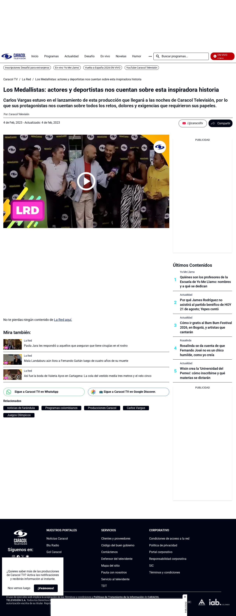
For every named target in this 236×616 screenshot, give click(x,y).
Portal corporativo (160, 552)
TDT (104, 586)
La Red (26, 79)
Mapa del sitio (110, 565)
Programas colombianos (61, 408)
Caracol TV (10, 79)
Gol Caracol (54, 552)
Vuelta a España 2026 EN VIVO (102, 67)
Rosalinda (185, 340)
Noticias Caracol (57, 538)
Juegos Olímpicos (19, 415)
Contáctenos (109, 552)
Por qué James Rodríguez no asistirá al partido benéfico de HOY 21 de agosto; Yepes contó (205, 304)
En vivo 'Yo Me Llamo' (67, 67)
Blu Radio (52, 545)
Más (150, 56)
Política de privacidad (163, 545)
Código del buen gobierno (117, 545)
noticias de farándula (21, 408)
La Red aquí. (63, 320)
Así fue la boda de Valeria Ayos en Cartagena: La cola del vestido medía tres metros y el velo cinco (87, 376)
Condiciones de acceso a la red (169, 538)
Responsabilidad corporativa (167, 559)
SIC (151, 565)
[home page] (13, 56)
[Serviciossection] (133, 530)
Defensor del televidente (116, 559)
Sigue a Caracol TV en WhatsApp (36, 391)
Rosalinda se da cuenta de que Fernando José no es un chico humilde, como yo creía (202, 350)
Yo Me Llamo (187, 271)
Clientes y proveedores (115, 538)
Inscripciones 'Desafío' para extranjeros (27, 67)
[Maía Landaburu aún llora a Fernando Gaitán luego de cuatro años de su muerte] (12, 359)
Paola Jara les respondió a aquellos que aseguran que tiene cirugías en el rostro (76, 345)
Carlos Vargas (136, 408)
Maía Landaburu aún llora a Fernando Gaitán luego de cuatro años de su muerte (76, 361)
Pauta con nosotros (114, 572)
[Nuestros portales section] (78, 530)
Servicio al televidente (115, 579)
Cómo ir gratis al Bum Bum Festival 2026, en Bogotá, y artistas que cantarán (206, 327)
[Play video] (86, 181)
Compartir (223, 123)
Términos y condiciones (164, 572)
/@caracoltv (195, 123)
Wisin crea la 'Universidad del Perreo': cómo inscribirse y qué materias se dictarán (202, 373)
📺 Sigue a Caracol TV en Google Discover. (127, 391)
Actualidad (186, 294)
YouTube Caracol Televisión (141, 67)
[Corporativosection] (188, 530)
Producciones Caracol (102, 408)
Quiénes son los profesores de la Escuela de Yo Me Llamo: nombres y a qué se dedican (205, 281)
